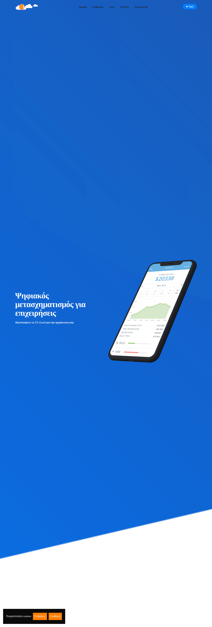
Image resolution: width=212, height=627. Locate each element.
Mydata (124, 7)
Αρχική (83, 7)
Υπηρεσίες (98, 7)
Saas (112, 7)
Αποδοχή (55, 616)
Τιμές (191, 6)
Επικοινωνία (141, 7)
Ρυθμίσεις (39, 616)
